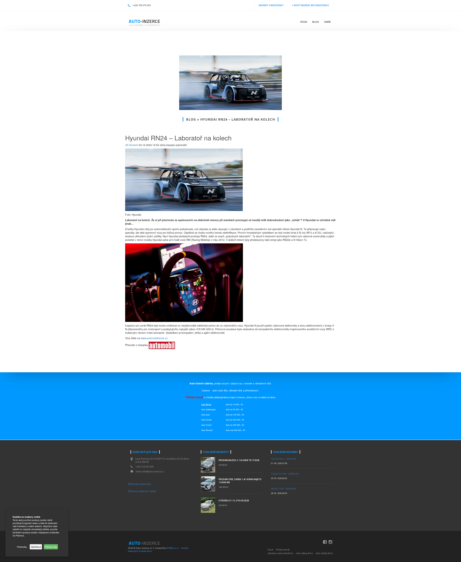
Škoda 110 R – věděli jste (283, 488)
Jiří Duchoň (131, 145)
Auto (144, 21)
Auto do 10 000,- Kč (234, 404)
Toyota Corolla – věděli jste (285, 473)
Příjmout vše (51, 546)
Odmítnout (36, 546)
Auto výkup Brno (304, 553)
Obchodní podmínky (139, 484)
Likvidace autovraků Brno (280, 553)
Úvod (303, 21)
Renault (209, 430)
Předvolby (22, 546)
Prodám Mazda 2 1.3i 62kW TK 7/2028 (239, 460)
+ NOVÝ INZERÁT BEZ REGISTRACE (310, 5)
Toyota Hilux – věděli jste (283, 458)
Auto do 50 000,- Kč (234, 409)
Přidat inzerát (283, 549)
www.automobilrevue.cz (154, 338)
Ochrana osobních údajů (142, 491)
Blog (315, 21)
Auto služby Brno (324, 553)
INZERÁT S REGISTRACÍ (271, 5)
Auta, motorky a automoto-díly (144, 25)
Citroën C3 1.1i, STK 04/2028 (234, 500)
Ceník (327, 21)
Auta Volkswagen (208, 409)
